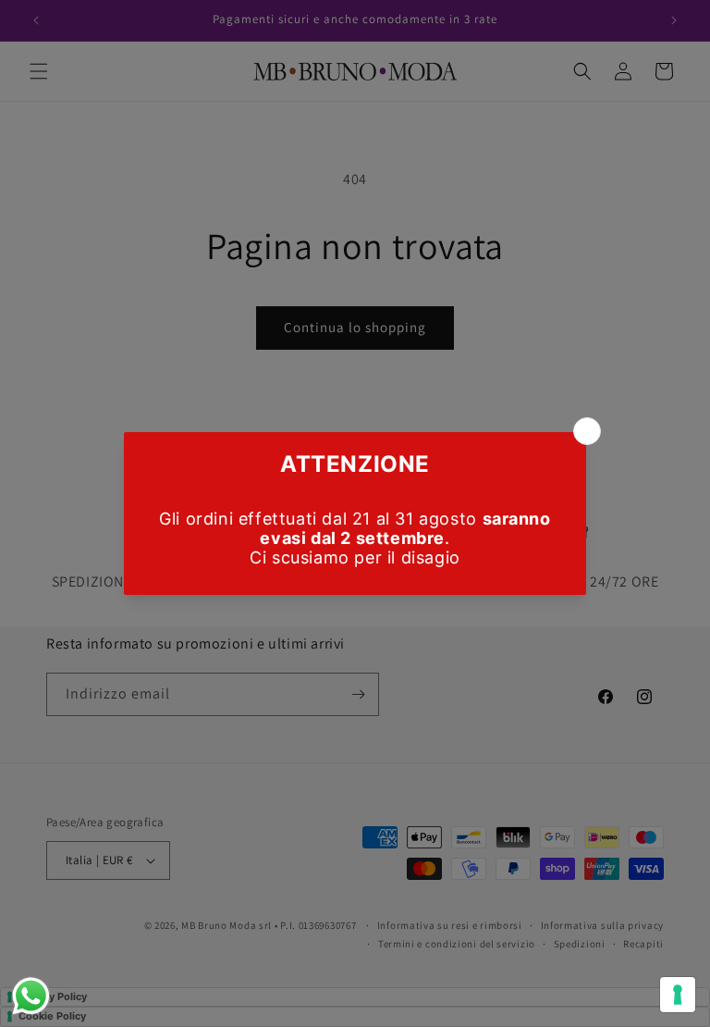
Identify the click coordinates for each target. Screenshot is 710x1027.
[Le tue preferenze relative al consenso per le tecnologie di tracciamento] (677, 994)
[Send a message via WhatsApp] (31, 996)
